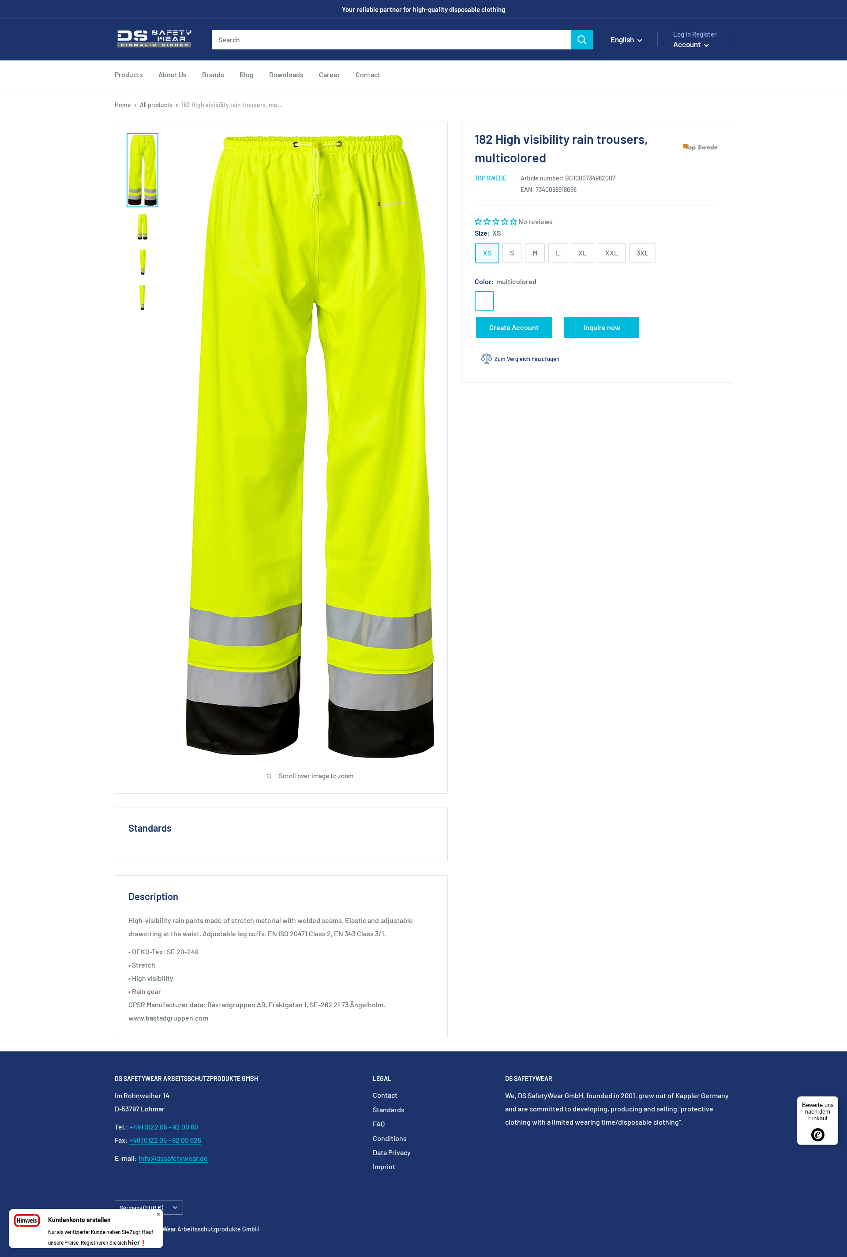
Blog (247, 74)
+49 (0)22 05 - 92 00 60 (164, 1126)
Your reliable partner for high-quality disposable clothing (423, 9)
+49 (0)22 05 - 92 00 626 (165, 1140)
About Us (172, 74)
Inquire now (602, 327)
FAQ (379, 1123)
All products (156, 105)
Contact (368, 74)
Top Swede (490, 178)
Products (129, 74)
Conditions (390, 1138)
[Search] (582, 39)
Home (123, 105)
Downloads (286, 74)
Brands (213, 74)
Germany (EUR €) (141, 1207)
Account (687, 44)
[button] (496, 221)
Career (329, 74)
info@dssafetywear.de (173, 1158)
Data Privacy (392, 1152)
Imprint (384, 1166)
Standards (389, 1109)
